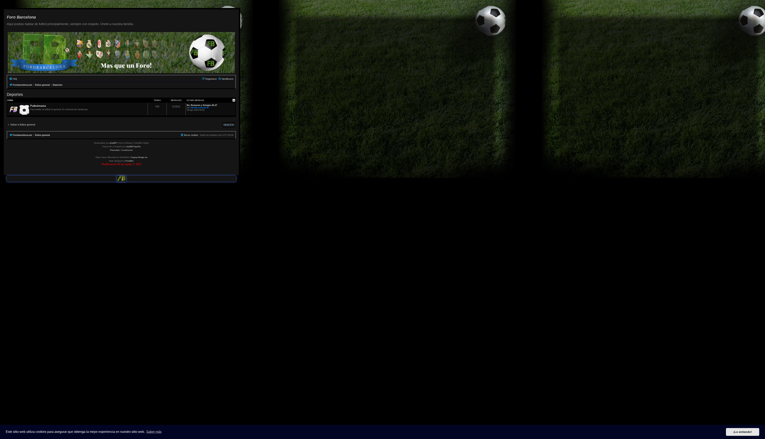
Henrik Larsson (198, 107)
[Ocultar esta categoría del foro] (233, 100)
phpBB (113, 143)
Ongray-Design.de (139, 157)
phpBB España (134, 146)
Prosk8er (130, 161)
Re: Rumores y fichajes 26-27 (202, 105)
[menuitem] (13, 78)
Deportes (15, 94)
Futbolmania (38, 105)
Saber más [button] (154, 431)
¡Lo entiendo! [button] (742, 431)
